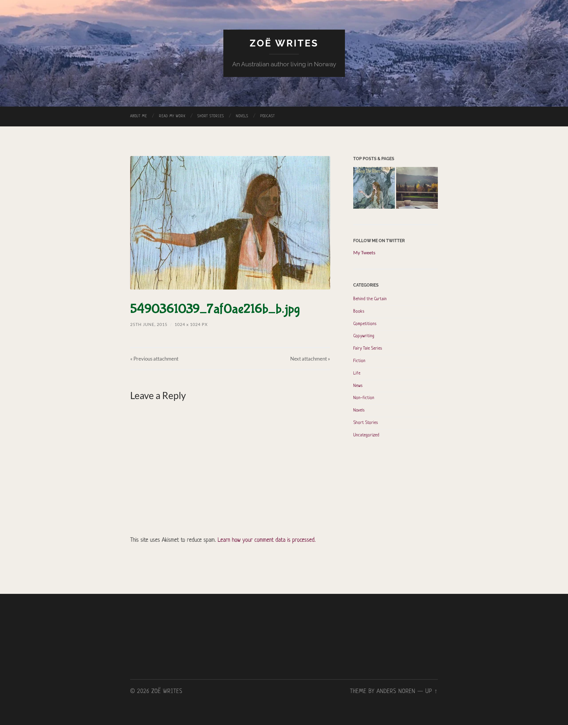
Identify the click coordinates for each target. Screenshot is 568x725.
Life (356, 373)
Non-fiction (363, 398)
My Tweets (364, 252)
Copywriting (363, 336)
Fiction (359, 361)
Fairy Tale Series (367, 348)
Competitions (364, 324)
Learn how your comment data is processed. (267, 540)
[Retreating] (417, 188)
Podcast (267, 116)
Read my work (172, 116)
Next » (310, 359)
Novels (242, 116)
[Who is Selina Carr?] (374, 188)
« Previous (154, 359)
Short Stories (210, 116)
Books (358, 311)
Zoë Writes (284, 43)
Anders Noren (396, 691)
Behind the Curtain (370, 299)
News (357, 385)
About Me (138, 116)
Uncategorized (366, 435)
